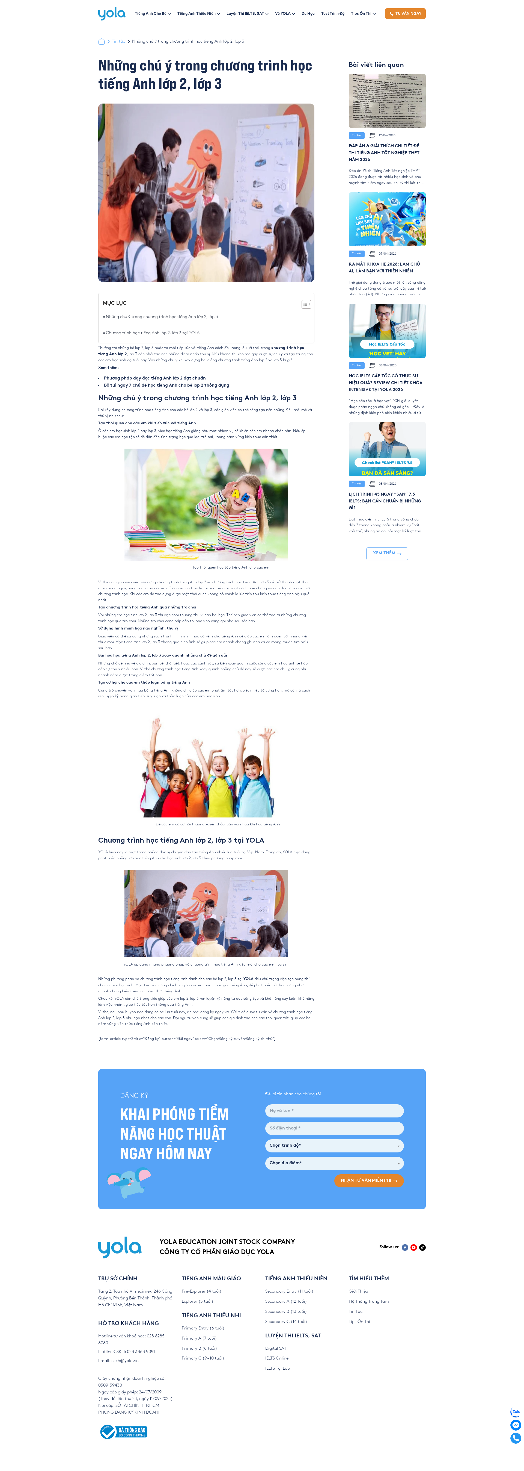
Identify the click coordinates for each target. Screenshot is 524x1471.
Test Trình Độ (332, 13)
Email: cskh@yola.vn (118, 1361)
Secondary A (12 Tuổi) (286, 1301)
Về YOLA (283, 13)
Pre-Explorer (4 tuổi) (202, 1291)
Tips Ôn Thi (361, 13)
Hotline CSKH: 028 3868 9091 (126, 1352)
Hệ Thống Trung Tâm (369, 1301)
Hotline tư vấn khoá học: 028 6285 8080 (131, 1339)
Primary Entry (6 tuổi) (203, 1328)
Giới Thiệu (358, 1291)
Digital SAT (275, 1348)
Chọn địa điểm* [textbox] (286, 1163)
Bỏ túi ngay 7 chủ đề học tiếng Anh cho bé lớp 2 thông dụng (166, 386)
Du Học (308, 13)
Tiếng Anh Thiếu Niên (196, 13)
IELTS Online (276, 1358)
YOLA (248, 979)
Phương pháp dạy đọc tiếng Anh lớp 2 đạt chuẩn (155, 378)
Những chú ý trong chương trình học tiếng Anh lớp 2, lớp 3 (162, 317)
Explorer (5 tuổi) (197, 1301)
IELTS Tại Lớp (277, 1368)
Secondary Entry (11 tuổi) (289, 1291)
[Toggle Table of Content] (303, 304)
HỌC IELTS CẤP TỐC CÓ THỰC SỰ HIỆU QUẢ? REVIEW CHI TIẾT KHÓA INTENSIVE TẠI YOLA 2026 (385, 383)
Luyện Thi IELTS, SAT (245, 13)
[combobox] (334, 1145)
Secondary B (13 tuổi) (286, 1312)
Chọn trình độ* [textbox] (285, 1146)
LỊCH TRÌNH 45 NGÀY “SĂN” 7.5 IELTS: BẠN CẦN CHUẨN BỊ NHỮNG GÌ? (385, 501)
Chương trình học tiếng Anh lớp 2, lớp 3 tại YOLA (153, 333)
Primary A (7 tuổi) (199, 1338)
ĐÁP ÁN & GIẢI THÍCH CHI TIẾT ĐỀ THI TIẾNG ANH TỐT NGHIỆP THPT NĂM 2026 (384, 153)
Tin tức (118, 41)
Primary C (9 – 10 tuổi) (203, 1358)
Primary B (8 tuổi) (199, 1348)
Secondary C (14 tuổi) (286, 1322)
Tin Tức (355, 1312)
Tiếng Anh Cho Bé (150, 13)
